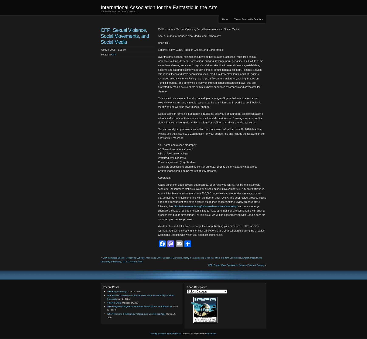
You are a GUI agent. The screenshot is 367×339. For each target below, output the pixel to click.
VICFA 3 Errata (114, 303)
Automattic (211, 333)
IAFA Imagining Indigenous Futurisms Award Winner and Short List (139, 306)
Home (225, 19)
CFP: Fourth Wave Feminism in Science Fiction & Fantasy (236, 265)
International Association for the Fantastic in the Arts (159, 7)
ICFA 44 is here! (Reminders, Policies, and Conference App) (136, 314)
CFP (113, 54)
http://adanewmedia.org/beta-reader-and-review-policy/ (205, 206)
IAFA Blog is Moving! (117, 291)
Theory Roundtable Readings (248, 19)
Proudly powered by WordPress (165, 333)
